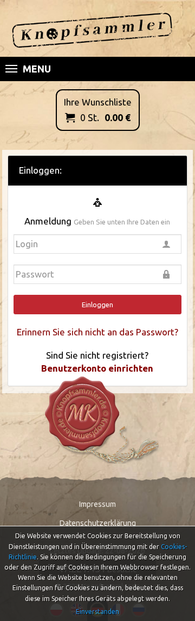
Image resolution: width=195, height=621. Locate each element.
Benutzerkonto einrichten (97, 368)
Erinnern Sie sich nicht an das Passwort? (97, 332)
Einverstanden (97, 611)
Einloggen (97, 304)
